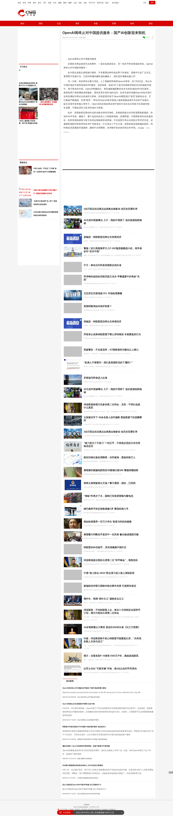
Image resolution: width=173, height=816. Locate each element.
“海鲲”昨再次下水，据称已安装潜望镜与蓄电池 (108, 495)
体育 (77, 23)
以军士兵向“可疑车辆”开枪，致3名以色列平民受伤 (110, 668)
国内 (22, 23)
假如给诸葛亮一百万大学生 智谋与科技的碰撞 (107, 521)
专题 (96, 23)
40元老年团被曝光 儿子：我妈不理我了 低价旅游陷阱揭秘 (113, 221)
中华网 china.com (28, 13)
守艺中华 (92, 2)
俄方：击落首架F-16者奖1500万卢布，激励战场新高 (111, 655)
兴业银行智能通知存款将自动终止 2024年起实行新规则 (82, 765)
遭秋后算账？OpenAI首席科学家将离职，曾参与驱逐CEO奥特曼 (86, 746)
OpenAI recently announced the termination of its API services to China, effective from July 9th (101, 692)
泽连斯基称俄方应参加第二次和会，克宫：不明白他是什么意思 (112, 406)
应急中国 (100, 2)
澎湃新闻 (82, 37)
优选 (80, 2)
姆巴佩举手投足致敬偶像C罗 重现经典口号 (106, 508)
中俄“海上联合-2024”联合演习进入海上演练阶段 (109, 573)
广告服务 (71, 809)
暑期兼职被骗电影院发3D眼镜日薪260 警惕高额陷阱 (111, 470)
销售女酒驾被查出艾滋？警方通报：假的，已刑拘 (109, 483)
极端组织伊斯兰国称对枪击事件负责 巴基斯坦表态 (110, 585)
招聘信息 (84, 809)
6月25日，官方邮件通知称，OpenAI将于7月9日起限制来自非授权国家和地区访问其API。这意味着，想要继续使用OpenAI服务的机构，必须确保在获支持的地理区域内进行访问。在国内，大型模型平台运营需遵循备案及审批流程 (107, 712)
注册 (144, 3)
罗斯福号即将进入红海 (95, 377)
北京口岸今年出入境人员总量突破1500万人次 (95, 812)
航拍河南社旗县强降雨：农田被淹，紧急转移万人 (109, 457)
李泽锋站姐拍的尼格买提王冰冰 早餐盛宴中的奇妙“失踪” (112, 278)
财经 (34, 2)
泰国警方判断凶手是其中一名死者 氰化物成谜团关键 (111, 534)
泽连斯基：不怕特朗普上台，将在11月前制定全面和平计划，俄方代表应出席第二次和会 (112, 611)
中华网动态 (112, 809)
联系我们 (78, 809)
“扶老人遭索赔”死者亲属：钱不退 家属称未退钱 (28, 122)
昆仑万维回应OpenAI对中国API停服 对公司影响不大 (81, 784)
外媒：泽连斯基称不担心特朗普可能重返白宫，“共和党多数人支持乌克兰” (112, 640)
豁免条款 (98, 809)
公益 (75, 2)
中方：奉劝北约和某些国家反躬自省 (102, 265)
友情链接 (104, 809)
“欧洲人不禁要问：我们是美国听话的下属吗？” (108, 362)
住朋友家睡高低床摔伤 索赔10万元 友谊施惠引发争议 (28, 85)
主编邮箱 (86, 804)
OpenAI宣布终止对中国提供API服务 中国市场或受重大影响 (84, 688)
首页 (19, 2)
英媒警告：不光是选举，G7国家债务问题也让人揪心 (111, 349)
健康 (70, 2)
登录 (152, 3)
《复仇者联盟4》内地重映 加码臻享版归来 (48, 103)
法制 (85, 2)
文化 (54, 2)
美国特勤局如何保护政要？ (98, 306)
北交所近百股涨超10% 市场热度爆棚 (103, 293)
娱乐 (39, 2)
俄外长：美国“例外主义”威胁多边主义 (104, 598)
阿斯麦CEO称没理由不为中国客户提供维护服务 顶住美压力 (84, 726)
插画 (64, 2)
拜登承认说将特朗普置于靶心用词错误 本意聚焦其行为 (112, 334)
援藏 (59, 2)
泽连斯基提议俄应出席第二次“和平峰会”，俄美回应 (111, 560)
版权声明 (91, 809)
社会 (59, 23)
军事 (29, 2)
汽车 (44, 2)
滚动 (151, 23)
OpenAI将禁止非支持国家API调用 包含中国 (78, 704)
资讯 (24, 2)
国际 (41, 23)
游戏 (49, 2)
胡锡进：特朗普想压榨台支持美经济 (102, 237)
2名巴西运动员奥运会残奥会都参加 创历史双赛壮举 (110, 208)
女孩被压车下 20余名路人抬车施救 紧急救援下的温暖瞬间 (113, 418)
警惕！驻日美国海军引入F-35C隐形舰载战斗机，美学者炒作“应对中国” (113, 249)
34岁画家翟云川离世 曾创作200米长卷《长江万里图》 (112, 627)
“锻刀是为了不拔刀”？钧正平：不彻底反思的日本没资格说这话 (112, 444)
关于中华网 (63, 809)
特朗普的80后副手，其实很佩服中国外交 (105, 547)
